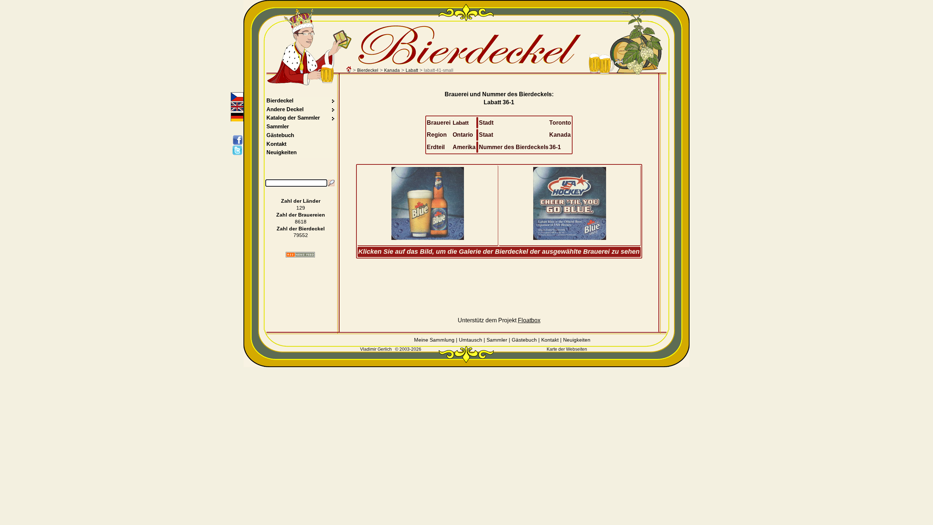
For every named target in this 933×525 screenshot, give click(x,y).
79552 (300, 235)
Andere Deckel (285, 109)
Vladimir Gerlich (376, 349)
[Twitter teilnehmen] (239, 150)
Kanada (392, 70)
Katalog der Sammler (293, 117)
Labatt (412, 70)
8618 (301, 222)
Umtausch (470, 340)
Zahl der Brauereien (300, 215)
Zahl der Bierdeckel (301, 229)
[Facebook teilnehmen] (239, 140)
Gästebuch (280, 135)
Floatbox (529, 320)
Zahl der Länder (300, 201)
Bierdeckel (367, 70)
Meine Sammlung (434, 340)
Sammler (277, 126)
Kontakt (276, 144)
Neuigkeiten (281, 152)
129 (300, 208)
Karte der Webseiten (567, 349)
